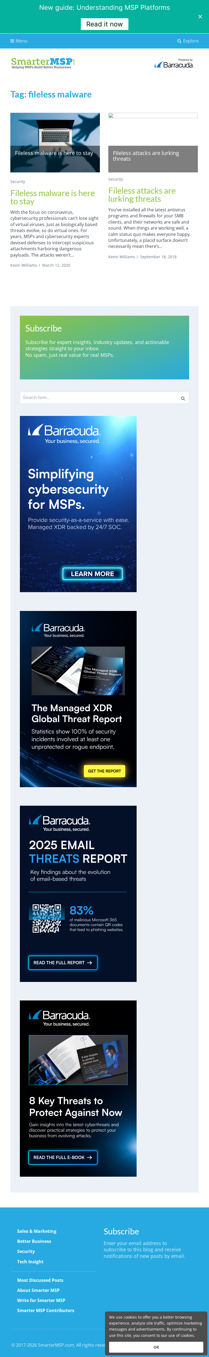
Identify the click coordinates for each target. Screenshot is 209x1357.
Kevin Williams (23, 265)
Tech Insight (30, 1262)
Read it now (104, 24)
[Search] (183, 398)
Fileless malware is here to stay (52, 197)
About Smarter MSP (38, 1290)
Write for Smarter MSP (41, 1300)
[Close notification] (200, 16)
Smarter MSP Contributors (45, 1310)
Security (17, 181)
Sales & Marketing (36, 1231)
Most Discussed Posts (40, 1280)
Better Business (34, 1241)
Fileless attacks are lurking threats (142, 194)
